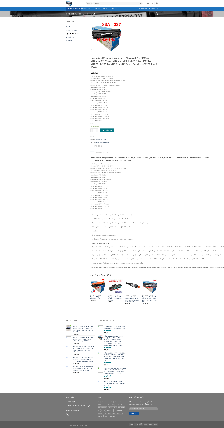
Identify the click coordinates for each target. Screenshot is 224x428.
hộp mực (103, 410)
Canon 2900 (111, 404)
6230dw (100, 404)
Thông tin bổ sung (102, 153)
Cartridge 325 (119, 404)
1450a (110, 402)
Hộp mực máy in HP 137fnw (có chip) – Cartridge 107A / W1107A (115, 298)
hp (98, 410)
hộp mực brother (102, 413)
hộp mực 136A (118, 410)
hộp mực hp (106, 142)
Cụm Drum (98, 8)
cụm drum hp (121, 407)
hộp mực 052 (110, 410)
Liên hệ (68, 423)
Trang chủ (71, 14)
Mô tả (92, 153)
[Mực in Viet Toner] (75, 3)
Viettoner (106, 416)
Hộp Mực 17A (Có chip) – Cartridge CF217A (97, 297)
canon (105, 404)
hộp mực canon (99, 142)
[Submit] (140, 3)
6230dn (120, 402)
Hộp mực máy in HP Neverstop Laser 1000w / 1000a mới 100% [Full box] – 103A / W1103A (132, 299)
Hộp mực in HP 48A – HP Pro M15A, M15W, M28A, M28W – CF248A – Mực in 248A (149, 299)
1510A (115, 402)
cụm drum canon (112, 407)
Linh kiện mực (114, 8)
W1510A (112, 416)
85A (103, 402)
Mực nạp (105, 8)
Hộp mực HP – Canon (73, 8)
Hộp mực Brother (87, 8)
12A (99, 402)
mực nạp (100, 416)
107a (106, 402)
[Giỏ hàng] (157, 3)
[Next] (158, 294)
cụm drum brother (102, 407)
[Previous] (90, 294)
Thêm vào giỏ (107, 130)
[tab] (92, 153)
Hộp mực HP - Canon (86, 14)
